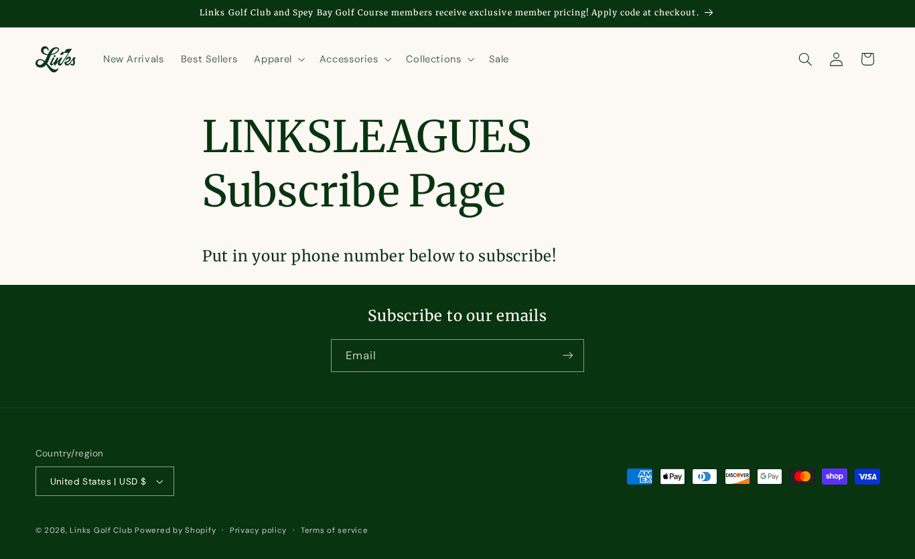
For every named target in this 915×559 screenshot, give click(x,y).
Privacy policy (258, 530)
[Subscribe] (568, 355)
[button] (278, 59)
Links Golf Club (101, 530)
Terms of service (334, 530)
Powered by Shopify (175, 530)
